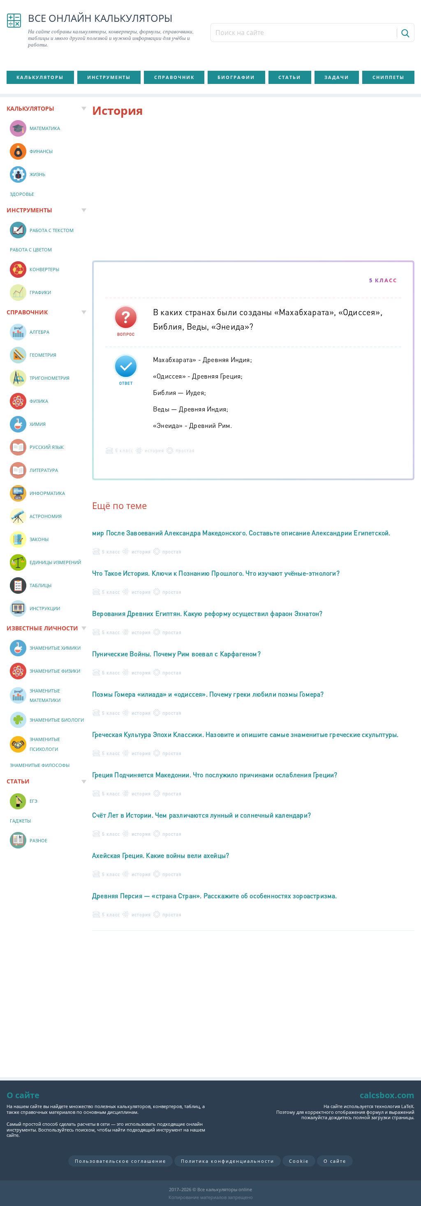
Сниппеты (388, 77)
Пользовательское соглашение (120, 1161)
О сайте (335, 1161)
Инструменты (109, 77)
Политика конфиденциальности (227, 1161)
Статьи (289, 77)
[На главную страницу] (14, 30)
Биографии (236, 77)
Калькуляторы (40, 77)
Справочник (174, 77)
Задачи (336, 77)
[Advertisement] (253, 190)
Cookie (299, 1161)
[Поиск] (405, 32)
